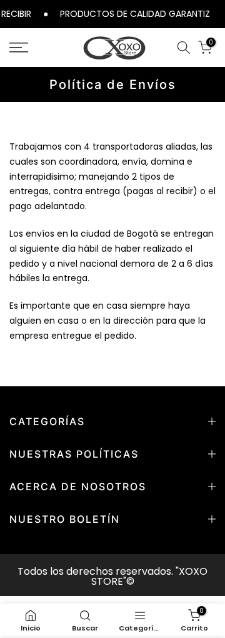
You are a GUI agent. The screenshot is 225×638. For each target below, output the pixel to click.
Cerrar (217, 13)
